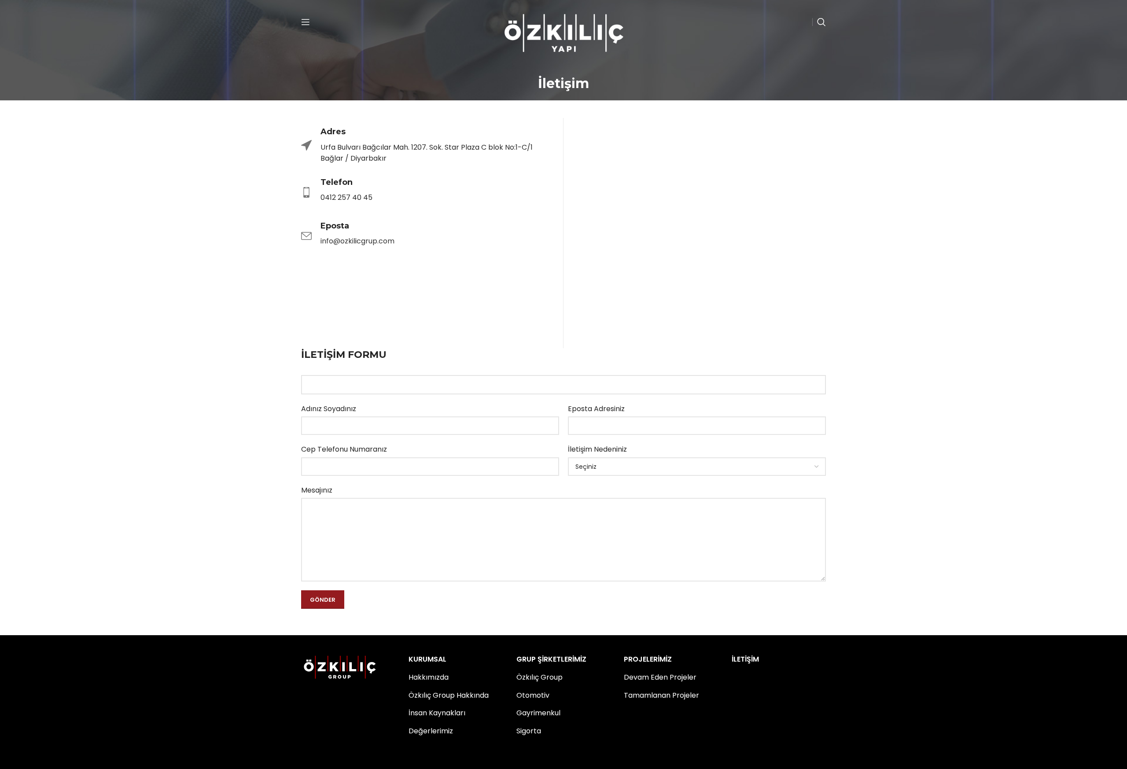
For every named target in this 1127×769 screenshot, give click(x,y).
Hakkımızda (429, 677)
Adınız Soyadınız (328, 409)
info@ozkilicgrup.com (357, 241)
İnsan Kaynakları (437, 713)
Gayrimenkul (538, 713)
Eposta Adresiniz (596, 409)
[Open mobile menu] (305, 22)
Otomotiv (532, 695)
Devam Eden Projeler (660, 677)
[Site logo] (563, 32)
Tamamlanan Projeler (661, 695)
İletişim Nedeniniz (597, 449)
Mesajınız (316, 490)
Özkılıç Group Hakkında (449, 695)
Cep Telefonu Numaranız (344, 449)
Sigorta (528, 731)
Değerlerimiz (431, 731)
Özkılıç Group (539, 677)
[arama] (821, 22)
